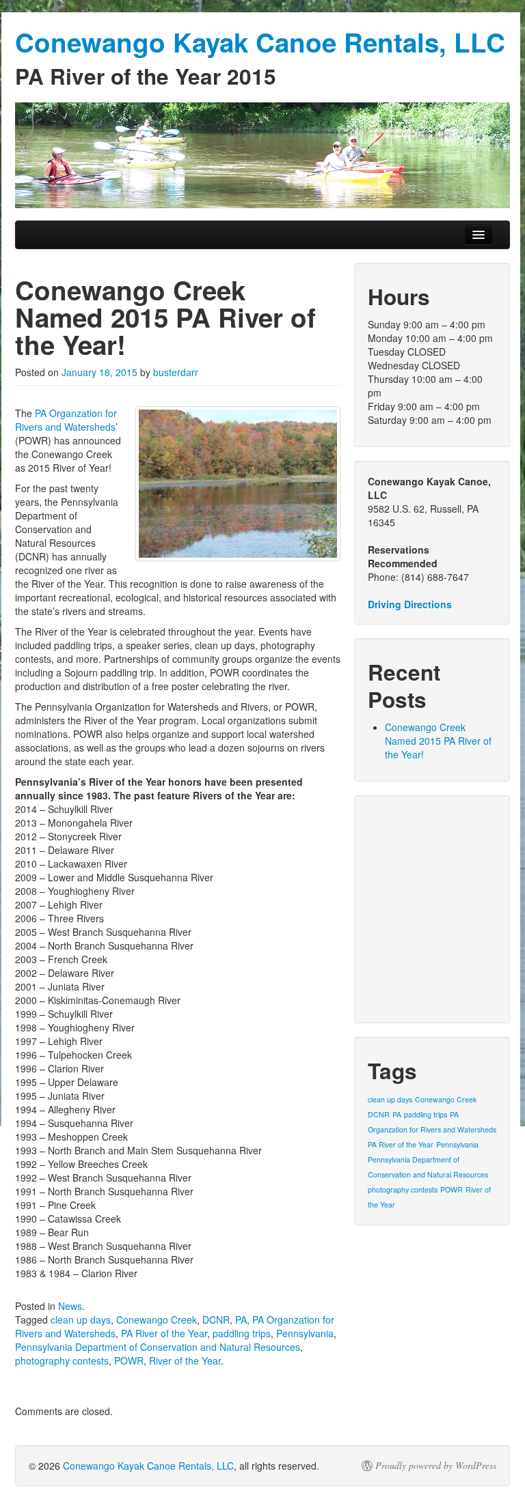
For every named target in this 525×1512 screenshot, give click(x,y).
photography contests (62, 1360)
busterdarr (175, 372)
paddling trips (242, 1333)
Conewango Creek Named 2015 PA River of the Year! (438, 740)
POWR (129, 1360)
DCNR (216, 1319)
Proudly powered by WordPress (435, 1465)
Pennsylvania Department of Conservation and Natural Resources (157, 1347)
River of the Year (185, 1360)
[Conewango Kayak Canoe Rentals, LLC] (262, 155)
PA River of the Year (164, 1333)
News (70, 1306)
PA (241, 1319)
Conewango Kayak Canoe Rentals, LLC (148, 1465)
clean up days (81, 1319)
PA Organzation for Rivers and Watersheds (66, 419)
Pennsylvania (305, 1333)
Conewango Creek (156, 1319)
